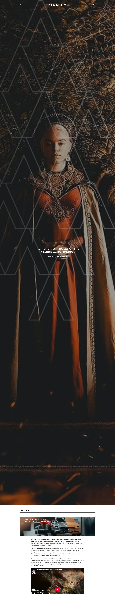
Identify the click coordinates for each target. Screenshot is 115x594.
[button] (20, 5)
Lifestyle (24, 510)
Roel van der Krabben (62, 256)
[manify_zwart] (57, 5)
